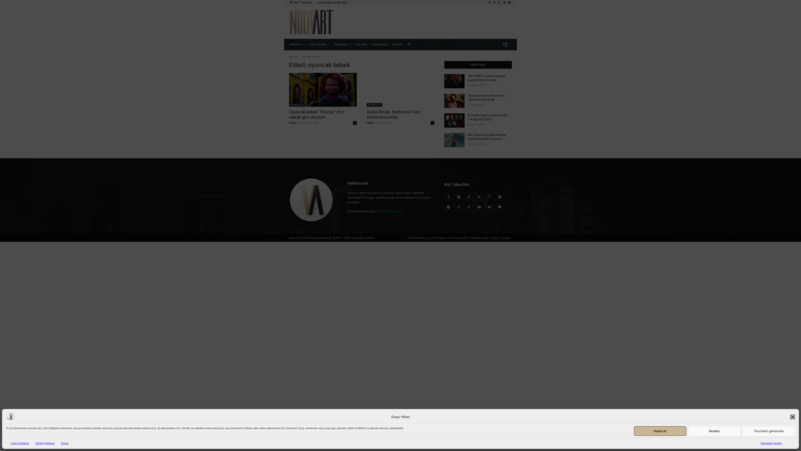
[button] (793, 417)
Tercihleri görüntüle (769, 431)
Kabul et (660, 431)
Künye (65, 443)
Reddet (714, 431)
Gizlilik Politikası (45, 443)
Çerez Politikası (20, 443)
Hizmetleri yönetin (771, 443)
